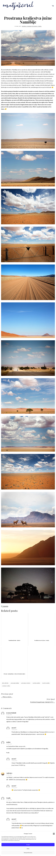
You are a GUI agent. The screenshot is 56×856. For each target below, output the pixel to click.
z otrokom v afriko (6, 685)
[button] (54, 833)
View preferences (28, 852)
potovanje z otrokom (25, 683)
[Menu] (53, 6)
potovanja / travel (37, 26)
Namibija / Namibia (26, 26)
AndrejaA (9, 773)
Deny (28, 848)
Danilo (8, 798)
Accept (28, 844)
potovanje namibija (15, 683)
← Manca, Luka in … (6, 697)
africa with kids (5, 683)
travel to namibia (46, 683)
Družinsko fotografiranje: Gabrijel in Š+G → (42, 702)
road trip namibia (36, 683)
